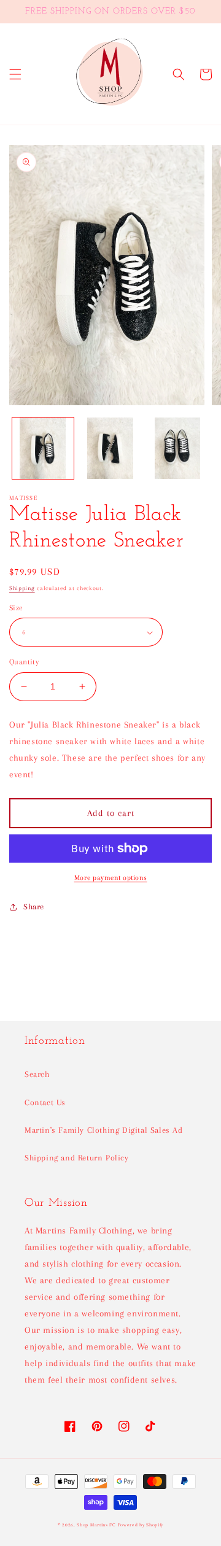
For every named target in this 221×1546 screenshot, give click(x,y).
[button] (15, 74)
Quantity (24, 662)
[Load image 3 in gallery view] (177, 448)
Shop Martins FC (97, 1525)
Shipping (22, 588)
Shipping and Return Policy (77, 1157)
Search (37, 1074)
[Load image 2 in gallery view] (110, 448)
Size (16, 608)
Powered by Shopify (141, 1525)
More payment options (110, 878)
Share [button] (33, 906)
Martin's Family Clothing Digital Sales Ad (104, 1130)
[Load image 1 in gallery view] (43, 448)
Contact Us (45, 1102)
